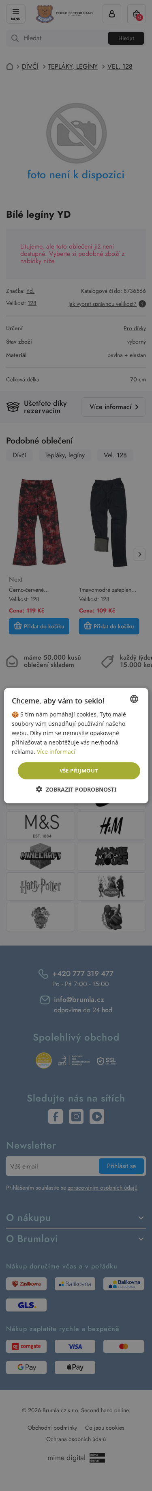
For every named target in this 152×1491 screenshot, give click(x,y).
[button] (76, 789)
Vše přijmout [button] (79, 770)
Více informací (56, 751)
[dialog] (76, 745)
